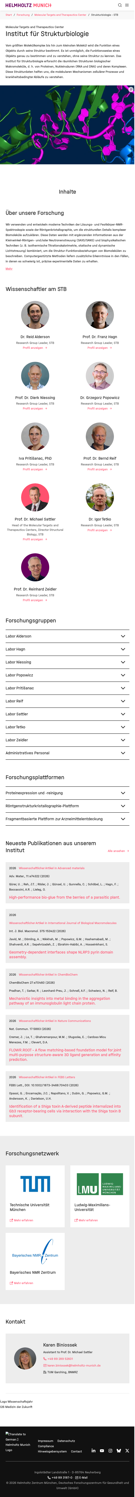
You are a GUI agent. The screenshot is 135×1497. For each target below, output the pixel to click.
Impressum (45, 1441)
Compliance (45, 1446)
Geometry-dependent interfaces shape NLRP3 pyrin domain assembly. (61, 954)
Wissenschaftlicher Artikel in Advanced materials (52, 868)
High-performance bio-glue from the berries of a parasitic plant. (64, 897)
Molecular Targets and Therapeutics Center (60, 14)
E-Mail (82, 1477)
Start (9, 14)
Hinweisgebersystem (51, 1451)
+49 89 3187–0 (60, 1477)
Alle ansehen (114, 851)
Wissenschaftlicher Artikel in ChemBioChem (48, 974)
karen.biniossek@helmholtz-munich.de (74, 1364)
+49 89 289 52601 (60, 1357)
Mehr (9, 269)
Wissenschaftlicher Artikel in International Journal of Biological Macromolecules (63, 923)
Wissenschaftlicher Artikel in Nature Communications (55, 1021)
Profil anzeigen (32, 348)
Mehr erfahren (23, 1219)
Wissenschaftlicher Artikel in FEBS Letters (47, 1077)
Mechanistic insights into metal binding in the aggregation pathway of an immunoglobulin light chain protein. (59, 1001)
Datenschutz (65, 1441)
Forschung (23, 14)
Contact (75, 1451)
